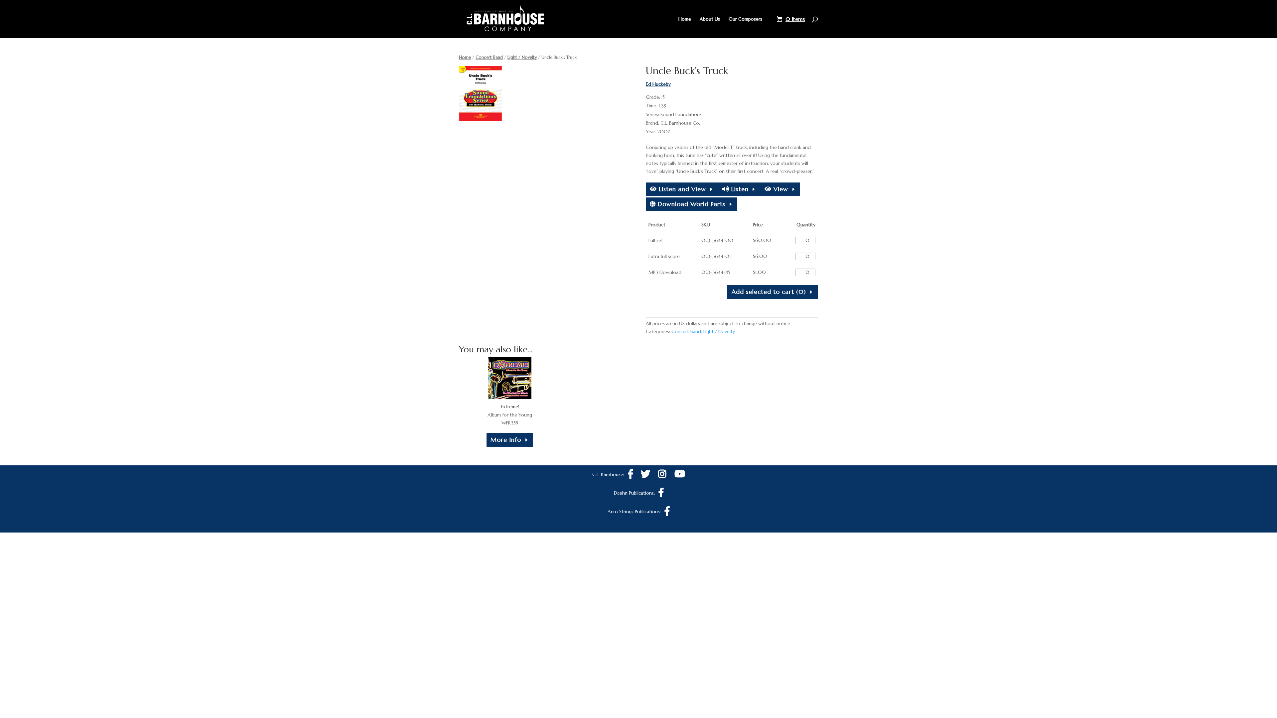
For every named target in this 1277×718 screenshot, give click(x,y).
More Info (506, 439)
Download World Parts (690, 204)
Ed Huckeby (658, 84)
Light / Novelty (522, 57)
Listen (739, 189)
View (780, 189)
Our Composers (745, 19)
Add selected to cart (769, 292)
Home (684, 19)
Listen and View (681, 189)
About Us (710, 19)
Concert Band (489, 57)
